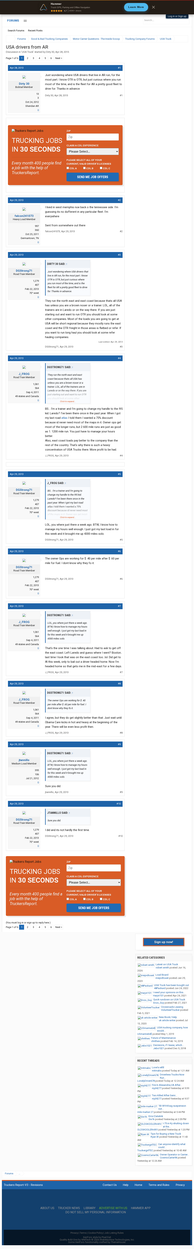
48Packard (160, 988)
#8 (119, 683)
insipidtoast (162, 978)
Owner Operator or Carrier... (174, 1154)
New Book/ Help (168, 1017)
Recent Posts (35, 30)
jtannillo (24, 760)
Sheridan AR (32, 106)
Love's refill (158, 1067)
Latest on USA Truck (167, 964)
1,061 (36, 384)
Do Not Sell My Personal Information (95, 1212)
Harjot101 (158, 995)
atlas (64, 418)
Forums (13, 20)
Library (89, 1208)
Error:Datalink (156, 1116)
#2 (119, 200)
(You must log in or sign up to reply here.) (28, 922)
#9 (119, 744)
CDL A (73, 168)
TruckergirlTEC (145, 1150)
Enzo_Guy (158, 1002)
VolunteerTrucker (170, 1010)
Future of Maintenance (163, 1037)
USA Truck (27, 51)
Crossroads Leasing (172, 1006)
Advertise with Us (113, 1208)
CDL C (106, 168)
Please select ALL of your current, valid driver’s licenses (88, 161)
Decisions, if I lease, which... (168, 1045)
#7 (119, 606)
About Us (47, 1208)
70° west (34, 293)
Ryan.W (155, 1136)
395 (37, 770)
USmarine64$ (144, 1034)
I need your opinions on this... (169, 992)
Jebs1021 (158, 1048)
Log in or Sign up (177, 16)
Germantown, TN (30, 238)
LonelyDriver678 (146, 1080)
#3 (119, 254)
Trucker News (69, 1208)
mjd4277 (156, 1088)
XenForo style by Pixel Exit (97, 1237)
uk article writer (167, 1020)
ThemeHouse (118, 1242)
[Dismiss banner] (153, 7)
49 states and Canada (27, 396)
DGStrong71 (24, 270)
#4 (119, 358)
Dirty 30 (50, 51)
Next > (58, 58)
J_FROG (24, 374)
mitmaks (156, 1070)
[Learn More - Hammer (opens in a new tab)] (97, 7)
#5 (119, 474)
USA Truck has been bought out (171, 985)
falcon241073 (24, 216)
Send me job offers (92, 177)
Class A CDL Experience (82, 145)
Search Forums (16, 30)
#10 (119, 803)
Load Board (162, 974)
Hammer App (141, 1208)
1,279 (36, 280)
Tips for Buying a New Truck (166, 1133)
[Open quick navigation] (182, 39)
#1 (119, 67)
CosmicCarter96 (168, 1157)
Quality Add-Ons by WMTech (97, 1239)
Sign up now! (163, 942)
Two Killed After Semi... (164, 1095)
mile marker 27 (145, 1112)
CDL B (89, 168)
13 (37, 93)
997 (37, 226)
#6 (119, 551)
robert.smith (162, 967)
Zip (68, 130)
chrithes (155, 1041)
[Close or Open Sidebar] (178, 39)
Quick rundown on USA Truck (169, 999)
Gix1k (152, 1119)
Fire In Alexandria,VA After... (167, 1085)
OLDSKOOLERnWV (147, 1129)
